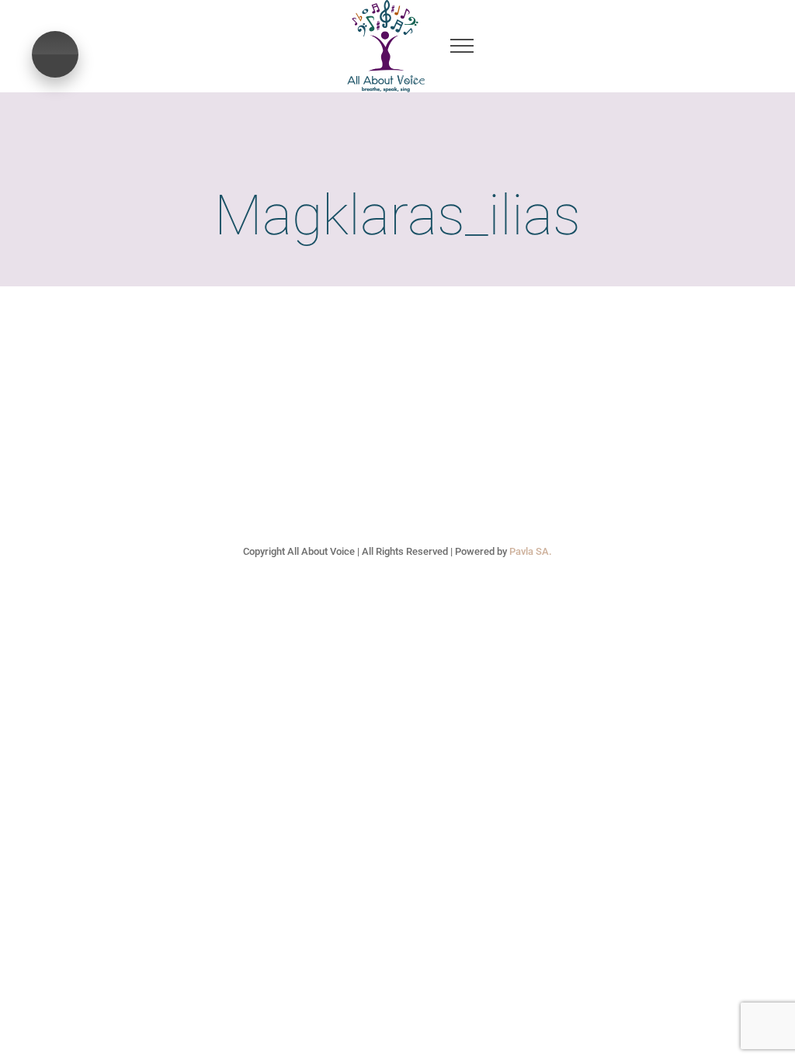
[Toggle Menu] (461, 46)
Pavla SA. (530, 551)
